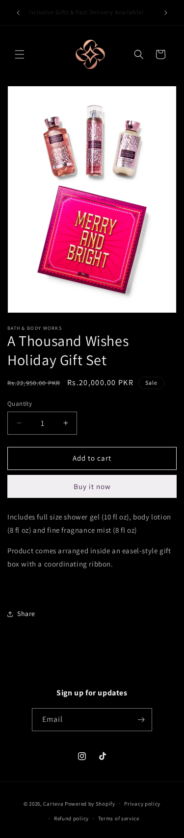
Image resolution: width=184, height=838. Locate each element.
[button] (19, 54)
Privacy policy (142, 803)
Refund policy (71, 818)
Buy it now (92, 486)
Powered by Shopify (90, 803)
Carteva (53, 803)
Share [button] (26, 613)
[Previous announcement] (18, 13)
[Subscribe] (141, 719)
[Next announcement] (166, 13)
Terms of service (118, 818)
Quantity (19, 403)
